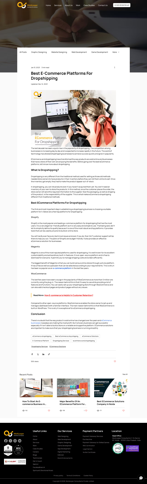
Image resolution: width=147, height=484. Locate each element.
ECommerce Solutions (57, 346)
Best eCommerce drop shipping (66, 336)
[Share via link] (49, 354)
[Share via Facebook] (32, 354)
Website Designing (59, 52)
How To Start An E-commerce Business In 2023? (33, 402)
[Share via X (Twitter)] (38, 354)
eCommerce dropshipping (42, 336)
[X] (10, 440)
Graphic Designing (39, 52)
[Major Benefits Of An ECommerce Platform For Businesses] (73, 388)
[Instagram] (15, 440)
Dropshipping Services (61, 341)
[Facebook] (6, 440)
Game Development (99, 52)
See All (125, 374)
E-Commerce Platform (41, 341)
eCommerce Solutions (90, 336)
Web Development (79, 52)
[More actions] (114, 67)
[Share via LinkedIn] (43, 354)
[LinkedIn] (19, 440)
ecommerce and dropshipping (84, 341)
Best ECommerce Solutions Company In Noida (110, 402)
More (115, 52)
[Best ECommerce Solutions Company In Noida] (110, 388)
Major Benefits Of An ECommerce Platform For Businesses (72, 402)
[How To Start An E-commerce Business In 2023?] (36, 388)
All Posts (23, 52)
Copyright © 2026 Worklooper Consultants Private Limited (73, 481)
